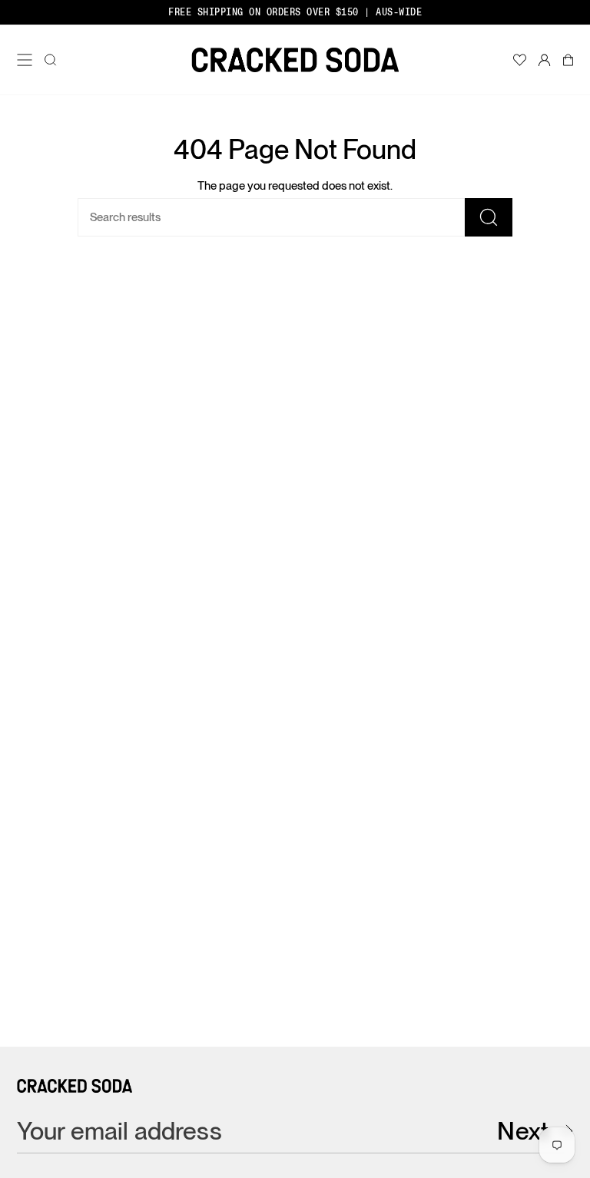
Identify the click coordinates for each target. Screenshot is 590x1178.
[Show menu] (27, 60)
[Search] (488, 217)
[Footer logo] (74, 1086)
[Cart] (568, 60)
